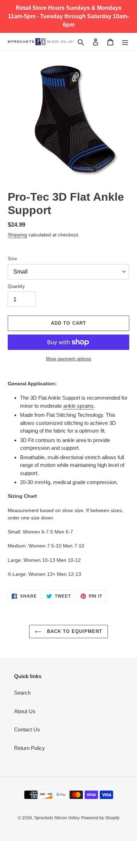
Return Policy (29, 748)
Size (12, 258)
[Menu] (125, 41)
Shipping (17, 234)
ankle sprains (78, 406)
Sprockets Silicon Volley (57, 817)
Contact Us (27, 729)
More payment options (68, 358)
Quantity (16, 286)
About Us (24, 711)
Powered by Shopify (100, 817)
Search (22, 693)
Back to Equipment (74, 631)
